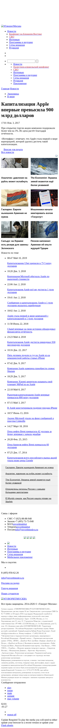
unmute (10, 696)
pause (10, 690)
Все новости (7, 152)
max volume (13, 698)
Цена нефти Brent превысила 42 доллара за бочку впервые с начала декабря (29, 432)
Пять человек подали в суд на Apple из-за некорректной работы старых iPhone (28, 356)
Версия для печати (13, 149)
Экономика (13, 94)
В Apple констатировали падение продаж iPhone (32, 408)
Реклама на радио (10, 583)
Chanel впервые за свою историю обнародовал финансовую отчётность (31, 330)
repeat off (11, 714)
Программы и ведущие (21, 42)
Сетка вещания (17, 45)
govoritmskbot (20, 524)
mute (9, 693)
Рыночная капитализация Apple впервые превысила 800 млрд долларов (28, 396)
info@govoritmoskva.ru (26, 529)
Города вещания (9, 588)
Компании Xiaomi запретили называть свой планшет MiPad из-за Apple (29, 383)
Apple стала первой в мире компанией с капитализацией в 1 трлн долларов (27, 317)
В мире (11, 96)
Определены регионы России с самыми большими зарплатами (25, 490)
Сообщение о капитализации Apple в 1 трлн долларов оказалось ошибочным (30, 304)
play (9, 687)
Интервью (14, 39)
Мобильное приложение (20, 557)
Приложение (20, 83)
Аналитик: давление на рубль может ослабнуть (28, 473)
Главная (5, 88)
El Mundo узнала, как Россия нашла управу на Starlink (28, 500)
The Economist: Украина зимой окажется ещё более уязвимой (27, 481)
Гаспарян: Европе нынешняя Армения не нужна (29, 467)
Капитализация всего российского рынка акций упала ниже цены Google (32, 459)
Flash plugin (7, 725)
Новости (11, 31)
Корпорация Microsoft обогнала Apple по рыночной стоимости (28, 277)
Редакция (14, 47)
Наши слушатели (10, 593)
